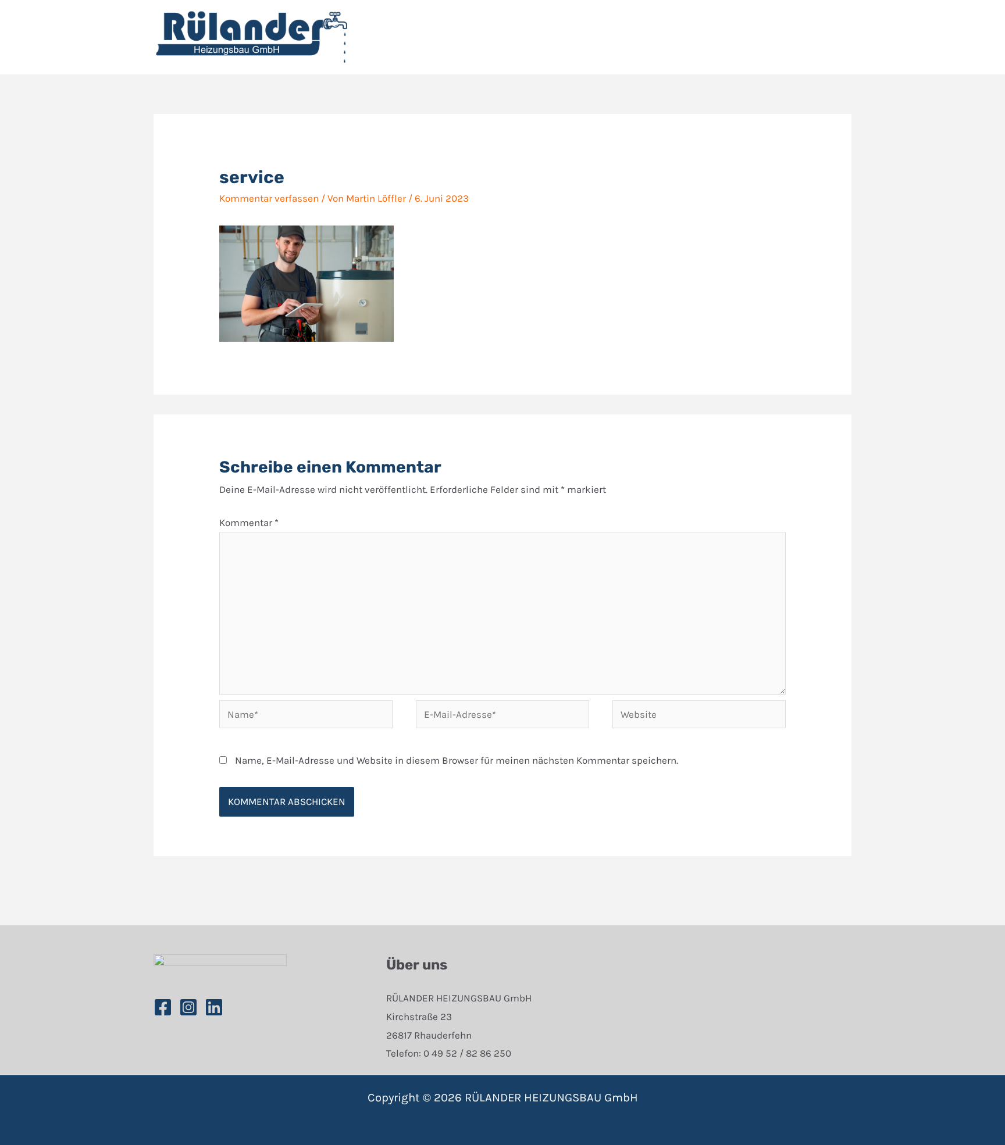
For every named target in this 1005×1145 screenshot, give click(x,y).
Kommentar (249, 522)
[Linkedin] (214, 1007)
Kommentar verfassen (269, 198)
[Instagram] (188, 1007)
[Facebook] (163, 1007)
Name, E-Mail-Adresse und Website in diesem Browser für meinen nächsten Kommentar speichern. (456, 760)
